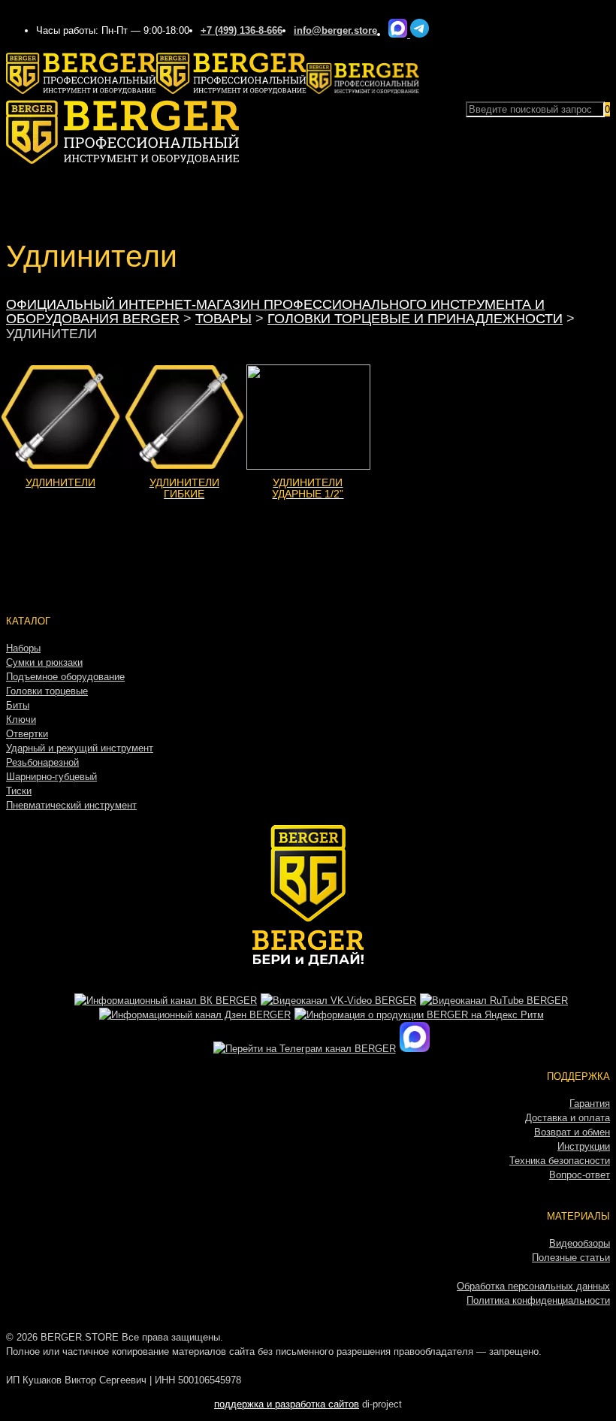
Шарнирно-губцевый (51, 776)
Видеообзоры (579, 1243)
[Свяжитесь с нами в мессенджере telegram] (419, 34)
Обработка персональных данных (533, 1286)
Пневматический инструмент (71, 805)
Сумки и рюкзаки (44, 662)
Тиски (19, 791)
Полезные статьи (571, 1257)
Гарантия (589, 1103)
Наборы (23, 648)
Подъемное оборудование (65, 676)
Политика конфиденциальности (538, 1300)
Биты (17, 705)
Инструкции (583, 1146)
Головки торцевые (47, 691)
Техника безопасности (559, 1160)
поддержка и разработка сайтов (286, 1404)
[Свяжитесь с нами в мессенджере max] (399, 34)
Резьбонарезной (42, 762)
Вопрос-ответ (579, 1175)
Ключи (21, 719)
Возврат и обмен (572, 1132)
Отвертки (27, 733)
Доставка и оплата (567, 1117)
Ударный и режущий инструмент (79, 748)
